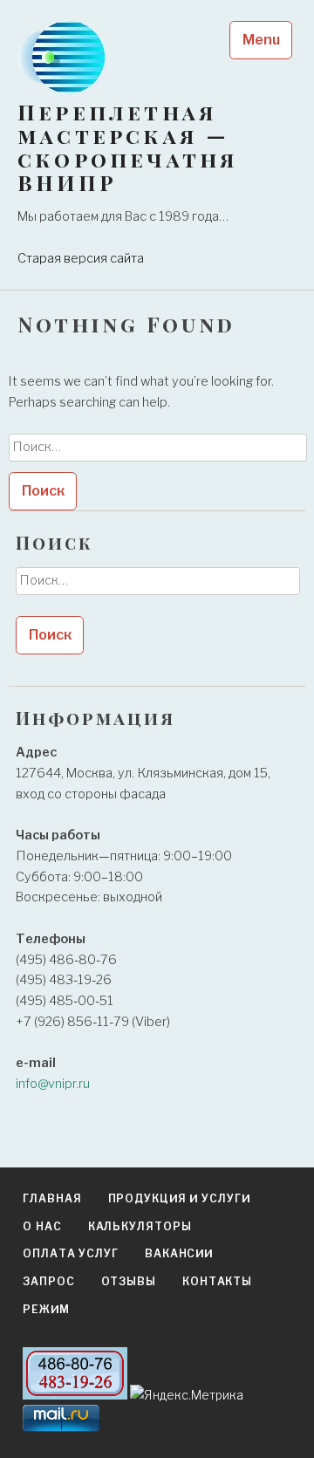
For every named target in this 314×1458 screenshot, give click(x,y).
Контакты (217, 1281)
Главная (52, 1198)
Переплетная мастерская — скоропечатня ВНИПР (127, 147)
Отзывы (128, 1281)
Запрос (48, 1281)
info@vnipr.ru (53, 1084)
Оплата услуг (71, 1253)
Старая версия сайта (80, 258)
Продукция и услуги (179, 1198)
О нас (42, 1226)
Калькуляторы (140, 1226)
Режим (46, 1309)
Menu (261, 39)
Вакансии (179, 1253)
